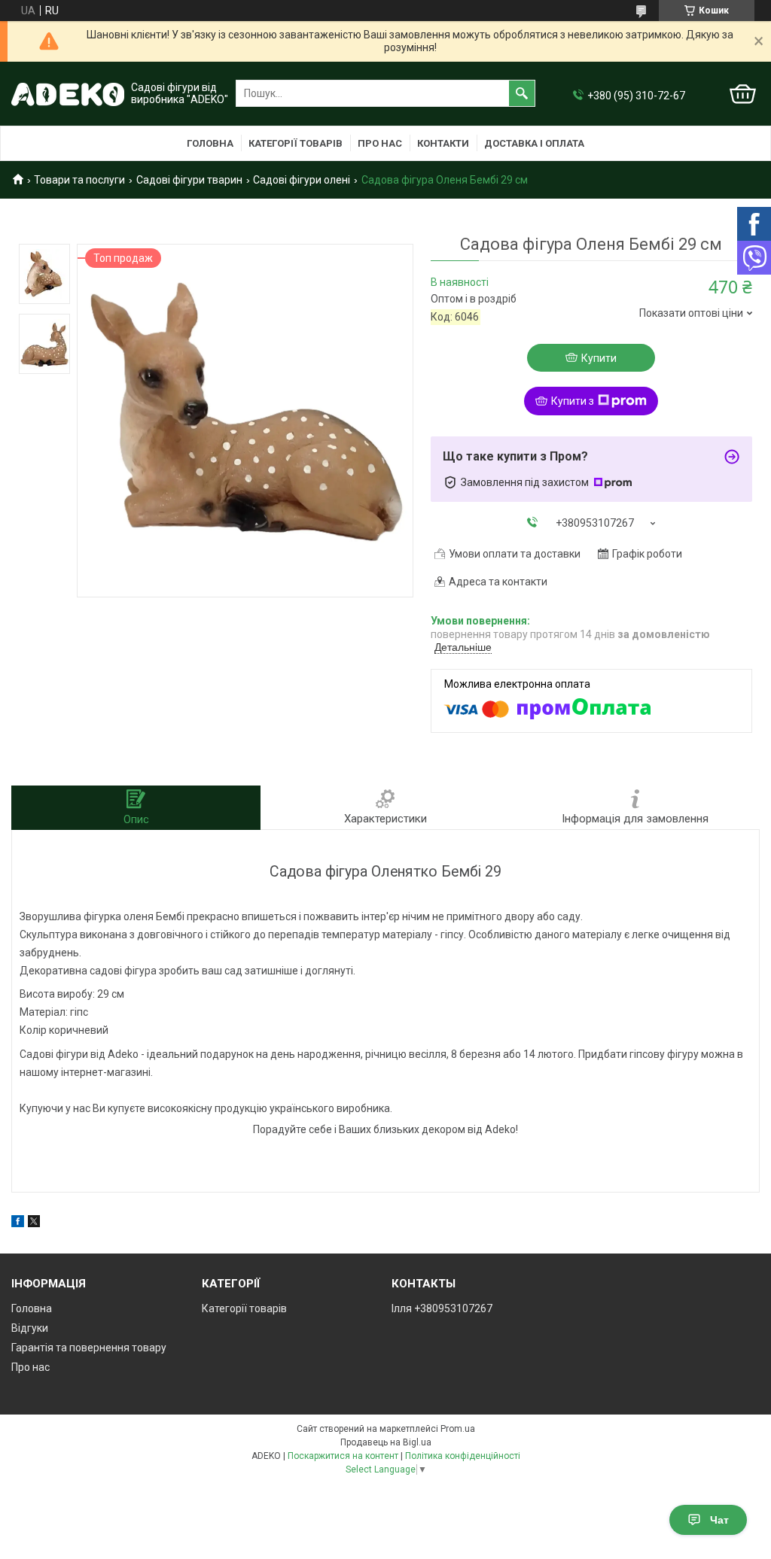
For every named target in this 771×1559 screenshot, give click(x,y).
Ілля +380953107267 (442, 1308)
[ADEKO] (67, 94)
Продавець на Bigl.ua (385, 1442)
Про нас (380, 143)
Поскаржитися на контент (343, 1456)
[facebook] (17, 1223)
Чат (719, 1520)
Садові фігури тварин (189, 180)
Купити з (572, 401)
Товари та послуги (79, 180)
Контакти (443, 143)
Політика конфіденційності (462, 1456)
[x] (34, 1223)
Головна (210, 143)
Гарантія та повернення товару (88, 1348)
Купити (599, 358)
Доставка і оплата (534, 143)
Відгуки (29, 1328)
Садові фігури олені (301, 180)
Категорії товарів (295, 143)
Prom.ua (457, 1429)
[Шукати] (522, 93)
